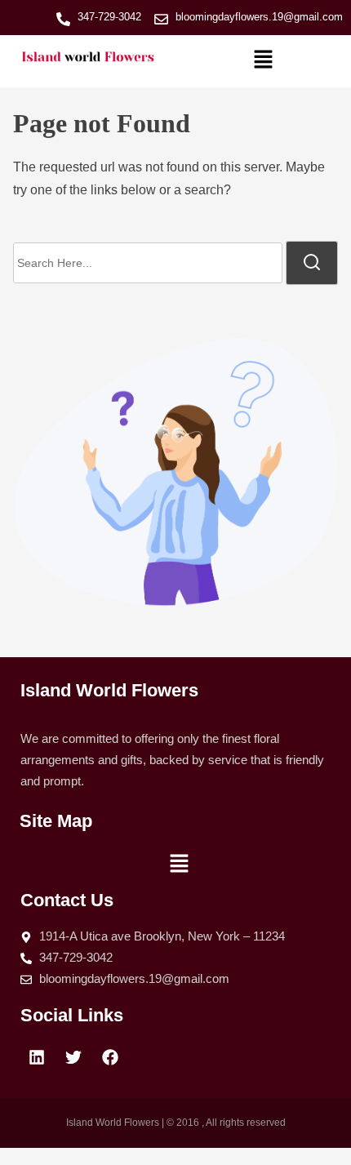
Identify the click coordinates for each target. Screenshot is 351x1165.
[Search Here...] (147, 262)
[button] (263, 61)
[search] (312, 263)
